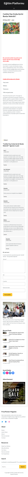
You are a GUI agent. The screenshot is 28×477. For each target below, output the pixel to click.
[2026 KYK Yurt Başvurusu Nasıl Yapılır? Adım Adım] (5, 340)
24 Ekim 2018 (8, 240)
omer (13, 20)
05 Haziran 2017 (7, 221)
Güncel (6, 140)
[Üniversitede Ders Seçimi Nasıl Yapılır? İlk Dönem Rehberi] (5, 333)
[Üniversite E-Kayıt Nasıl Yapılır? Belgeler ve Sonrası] (5, 347)
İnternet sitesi (6, 287)
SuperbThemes (14, 474)
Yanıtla (5, 165)
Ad (3, 274)
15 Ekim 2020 (6, 151)
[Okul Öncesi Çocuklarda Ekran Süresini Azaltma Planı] (5, 360)
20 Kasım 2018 (6, 189)
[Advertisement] (15, 45)
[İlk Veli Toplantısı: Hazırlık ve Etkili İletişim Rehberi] (5, 354)
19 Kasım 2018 (6, 202)
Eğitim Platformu (14, 3)
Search (22, 466)
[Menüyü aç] (14, 8)
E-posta (5, 281)
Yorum (5, 259)
